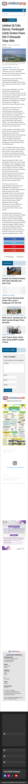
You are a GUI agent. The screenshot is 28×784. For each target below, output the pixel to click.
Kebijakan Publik (14, 315)
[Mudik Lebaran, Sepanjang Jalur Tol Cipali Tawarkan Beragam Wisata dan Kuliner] (14, 313)
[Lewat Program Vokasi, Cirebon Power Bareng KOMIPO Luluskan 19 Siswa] (14, 332)
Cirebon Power (16, 45)
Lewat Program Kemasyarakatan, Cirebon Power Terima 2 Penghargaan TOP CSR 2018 (13, 300)
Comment (6, 363)
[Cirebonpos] (14, 4)
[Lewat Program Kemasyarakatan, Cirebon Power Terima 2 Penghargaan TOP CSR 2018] (14, 293)
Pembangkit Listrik (6, 47)
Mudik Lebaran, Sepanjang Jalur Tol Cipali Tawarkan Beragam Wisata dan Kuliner (14, 320)
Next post (19, 256)
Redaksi (10, 67)
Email (5, 380)
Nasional (12, 295)
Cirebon (10, 45)
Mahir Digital (23, 782)
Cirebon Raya (5, 275)
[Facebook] (5, 775)
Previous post (9, 256)
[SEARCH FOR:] (14, 14)
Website (6, 384)
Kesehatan (13, 275)
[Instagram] (8, 775)
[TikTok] (12, 775)
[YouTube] (16, 775)
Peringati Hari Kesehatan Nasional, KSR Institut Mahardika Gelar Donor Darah (13, 280)
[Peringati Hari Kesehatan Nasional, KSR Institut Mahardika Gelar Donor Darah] (14, 273)
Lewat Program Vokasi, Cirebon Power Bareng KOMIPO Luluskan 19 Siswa (13, 339)
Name (5, 375)
